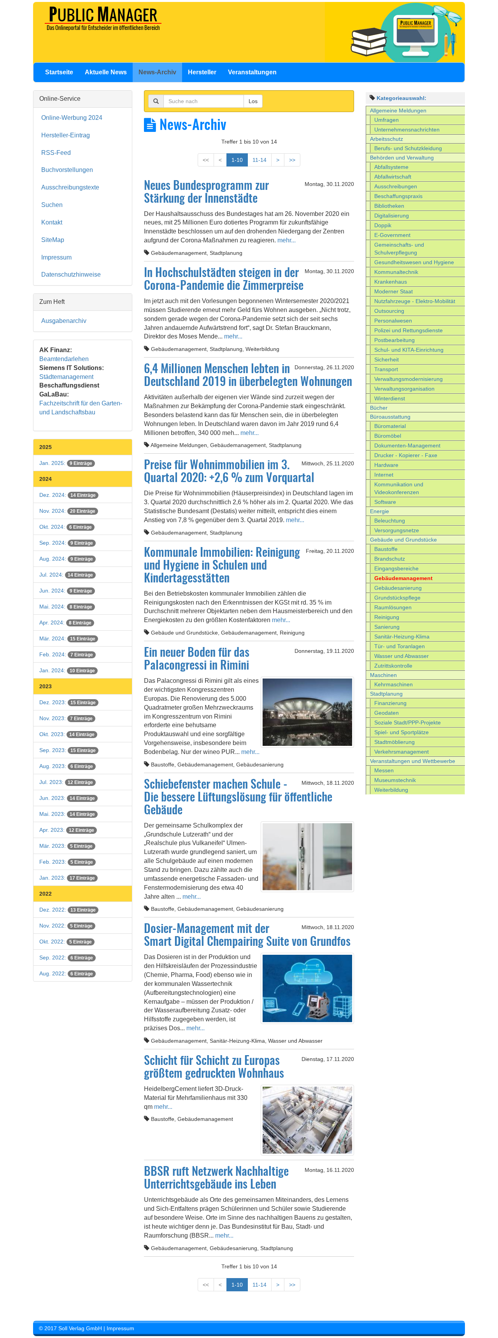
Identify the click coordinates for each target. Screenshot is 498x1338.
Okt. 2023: (67, 734)
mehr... (286, 240)
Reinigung (386, 617)
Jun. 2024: (65, 590)
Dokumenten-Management (407, 445)
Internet (383, 475)
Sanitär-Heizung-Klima (402, 636)
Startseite (59, 72)
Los (253, 101)
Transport (386, 369)
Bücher (379, 408)
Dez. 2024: (67, 495)
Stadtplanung (386, 694)
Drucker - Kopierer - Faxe (405, 455)
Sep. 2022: (66, 957)
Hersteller (202, 72)
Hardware (386, 465)
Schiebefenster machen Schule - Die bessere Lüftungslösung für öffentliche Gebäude (238, 798)
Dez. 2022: (67, 910)
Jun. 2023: (67, 798)
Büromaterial (390, 426)
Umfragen (386, 120)
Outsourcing (389, 311)
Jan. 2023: (67, 878)
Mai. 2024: (65, 606)
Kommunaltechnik (396, 272)
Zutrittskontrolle (393, 666)
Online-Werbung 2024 (71, 117)
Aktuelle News (106, 72)
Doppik (382, 225)
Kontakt (51, 222)
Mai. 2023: (67, 814)
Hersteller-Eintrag (65, 135)
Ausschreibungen (395, 186)
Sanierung (387, 627)
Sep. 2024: (66, 543)
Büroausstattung (390, 417)
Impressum (56, 257)
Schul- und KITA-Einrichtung (409, 350)
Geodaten (386, 713)
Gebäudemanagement (403, 578)
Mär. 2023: (66, 846)
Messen (384, 770)
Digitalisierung (391, 215)
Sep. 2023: (67, 750)
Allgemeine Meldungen (398, 110)
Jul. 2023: (66, 782)
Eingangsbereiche (396, 568)
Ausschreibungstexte (70, 187)
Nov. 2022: (66, 925)
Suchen (52, 205)
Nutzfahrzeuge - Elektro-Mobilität (414, 301)
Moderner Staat (393, 291)
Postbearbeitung (394, 340)
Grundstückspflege (397, 597)
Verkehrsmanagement (401, 752)
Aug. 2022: (66, 973)
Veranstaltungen (252, 72)
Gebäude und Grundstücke (403, 540)
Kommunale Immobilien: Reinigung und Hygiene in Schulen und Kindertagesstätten (222, 566)
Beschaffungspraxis (398, 196)
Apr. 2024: (65, 622)
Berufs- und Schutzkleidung (408, 148)
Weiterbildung (391, 790)
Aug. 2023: (66, 766)
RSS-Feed (56, 152)
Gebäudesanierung (398, 588)
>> (292, 160)
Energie (379, 511)
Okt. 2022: (65, 941)
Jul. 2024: (66, 575)
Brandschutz (389, 559)
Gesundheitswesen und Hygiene (414, 262)
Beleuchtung (389, 520)
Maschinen (383, 675)
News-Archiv (157, 72)
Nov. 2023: (66, 718)
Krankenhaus (390, 282)
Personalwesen (393, 320)
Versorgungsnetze (396, 530)
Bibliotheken (389, 206)
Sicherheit (386, 359)
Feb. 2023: (66, 862)
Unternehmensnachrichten (407, 129)
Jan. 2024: (67, 670)
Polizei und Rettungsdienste (408, 330)
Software (385, 502)
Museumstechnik (395, 780)
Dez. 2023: (67, 702)
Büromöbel (387, 436)
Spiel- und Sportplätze (401, 732)
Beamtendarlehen (64, 359)
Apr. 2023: (66, 830)
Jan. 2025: (65, 463)
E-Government (392, 235)
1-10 (237, 160)
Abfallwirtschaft (392, 177)
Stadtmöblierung (394, 742)
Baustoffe (386, 549)
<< (206, 160)
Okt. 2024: (65, 527)
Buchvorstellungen (67, 170)
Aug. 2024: (66, 559)
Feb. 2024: (66, 654)
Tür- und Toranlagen (399, 646)
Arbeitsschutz (386, 139)
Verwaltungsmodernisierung (408, 379)
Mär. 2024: (67, 638)
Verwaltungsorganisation (404, 389)
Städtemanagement (66, 377)
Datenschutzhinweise (71, 274)
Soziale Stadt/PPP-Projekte (407, 722)
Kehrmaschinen (393, 684)
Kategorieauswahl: (401, 98)
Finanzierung (390, 703)
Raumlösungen (393, 607)
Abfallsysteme (391, 167)
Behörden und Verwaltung (402, 157)
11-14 (260, 160)
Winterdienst (389, 398)
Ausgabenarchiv (63, 320)
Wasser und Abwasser (401, 656)
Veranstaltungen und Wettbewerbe (412, 761)
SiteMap (52, 240)
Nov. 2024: (67, 511)
